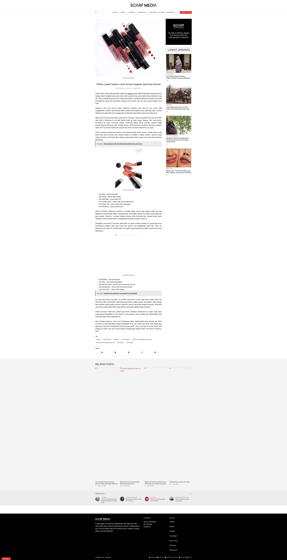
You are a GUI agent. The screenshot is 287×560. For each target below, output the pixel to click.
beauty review (137, 88)
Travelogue (141, 12)
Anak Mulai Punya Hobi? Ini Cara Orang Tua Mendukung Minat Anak (177, 108)
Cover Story (153, 12)
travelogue (134, 497)
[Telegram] (142, 352)
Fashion (115, 12)
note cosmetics (126, 339)
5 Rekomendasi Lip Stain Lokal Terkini (179, 482)
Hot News (162, 12)
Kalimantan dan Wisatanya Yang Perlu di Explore (133, 499)
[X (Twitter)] (115, 352)
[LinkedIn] (128, 352)
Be (170, 526)
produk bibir (120, 342)
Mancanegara (178, 497)
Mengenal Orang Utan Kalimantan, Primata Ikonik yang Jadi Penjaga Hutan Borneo (177, 139)
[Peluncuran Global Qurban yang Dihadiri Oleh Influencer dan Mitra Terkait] (97, 499)
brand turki (116, 339)
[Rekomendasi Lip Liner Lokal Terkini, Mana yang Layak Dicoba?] (131, 423)
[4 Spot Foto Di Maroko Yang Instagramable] (171, 499)
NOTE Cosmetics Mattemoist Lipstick (105, 342)
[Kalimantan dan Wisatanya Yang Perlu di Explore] (122, 499)
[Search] (95, 12)
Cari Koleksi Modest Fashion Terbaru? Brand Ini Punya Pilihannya (178, 77)
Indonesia (175, 135)
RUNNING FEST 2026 (186, 12)
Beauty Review (107, 339)
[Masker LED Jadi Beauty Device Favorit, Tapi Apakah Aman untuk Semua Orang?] (156, 423)
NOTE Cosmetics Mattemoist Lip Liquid (142, 339)
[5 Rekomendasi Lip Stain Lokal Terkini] (180, 423)
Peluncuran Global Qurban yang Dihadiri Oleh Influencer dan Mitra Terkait (109, 500)
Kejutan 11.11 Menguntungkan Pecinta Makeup (158, 499)
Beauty (123, 12)
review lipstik (129, 342)
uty (173, 526)
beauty (98, 339)
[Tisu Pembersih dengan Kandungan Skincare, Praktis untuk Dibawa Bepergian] (106, 423)
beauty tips (169, 168)
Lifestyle (131, 12)
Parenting (169, 105)
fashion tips (169, 74)
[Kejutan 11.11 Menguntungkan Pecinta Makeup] (147, 499)
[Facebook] (102, 352)
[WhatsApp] (155, 352)
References (170, 12)
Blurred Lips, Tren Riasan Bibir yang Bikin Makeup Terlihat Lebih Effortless (178, 171)
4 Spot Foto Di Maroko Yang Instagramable (182, 499)
